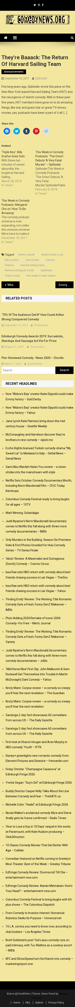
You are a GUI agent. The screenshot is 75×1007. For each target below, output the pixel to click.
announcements (14, 71)
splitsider (41, 78)
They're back (12, 275)
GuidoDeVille (34, 363)
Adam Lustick (26, 254)
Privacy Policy (56, 1002)
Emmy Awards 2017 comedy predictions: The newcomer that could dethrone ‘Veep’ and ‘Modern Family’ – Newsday (66, 285)
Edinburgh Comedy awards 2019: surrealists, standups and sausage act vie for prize (32, 339)
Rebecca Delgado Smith (19, 270)
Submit (39, 1002)
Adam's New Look (52, 254)
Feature (9, 265)
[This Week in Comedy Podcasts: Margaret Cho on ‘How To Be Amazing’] (18, 221)
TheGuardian (41, 325)
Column (50, 259)
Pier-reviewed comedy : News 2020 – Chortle (32, 357)
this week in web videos (41, 275)
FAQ (27, 1002)
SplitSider (46, 270)
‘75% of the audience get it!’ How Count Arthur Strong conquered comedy (32, 317)
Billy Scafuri (12, 259)
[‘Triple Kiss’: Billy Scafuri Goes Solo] (18, 168)
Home (16, 1002)
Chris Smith (32, 259)
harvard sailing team (32, 265)
